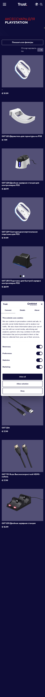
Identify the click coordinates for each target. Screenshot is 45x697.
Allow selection (23, 384)
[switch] (39, 353)
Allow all (22, 377)
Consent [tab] (8, 310)
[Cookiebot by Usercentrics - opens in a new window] (28, 304)
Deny (22, 391)
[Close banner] (41, 304)
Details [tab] (22, 310)
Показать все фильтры (22, 42)
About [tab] (37, 310)
